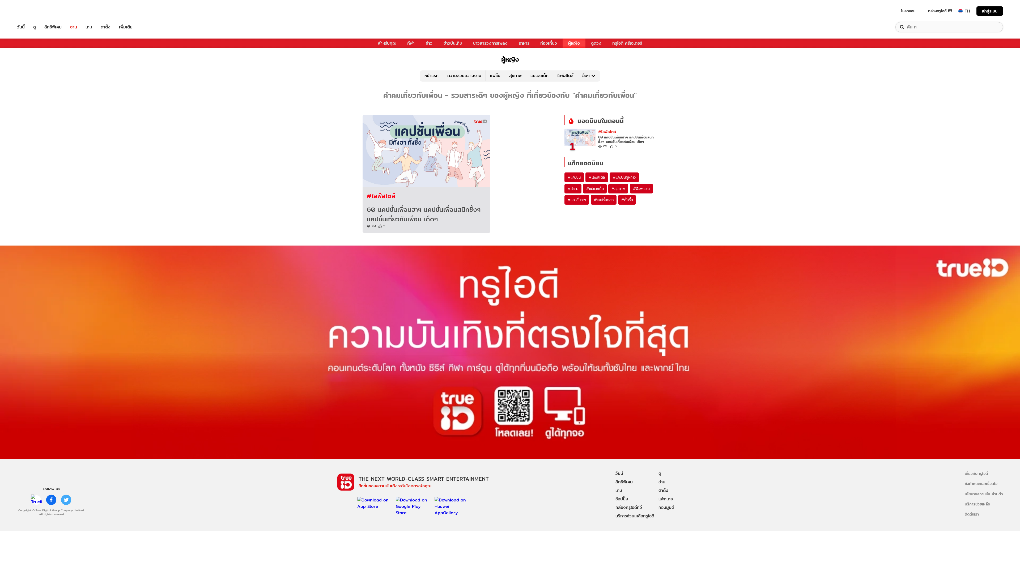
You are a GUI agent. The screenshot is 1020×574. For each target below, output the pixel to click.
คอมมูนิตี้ (666, 507)
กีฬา (411, 43)
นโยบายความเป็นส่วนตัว (984, 494)
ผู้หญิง (574, 43)
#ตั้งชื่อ (627, 200)
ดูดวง (596, 43)
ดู (34, 27)
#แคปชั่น (574, 177)
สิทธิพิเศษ (53, 27)
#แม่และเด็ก (595, 189)
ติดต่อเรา (972, 514)
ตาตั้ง (105, 27)
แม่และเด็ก (539, 75)
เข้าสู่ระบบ (989, 11)
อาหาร (524, 43)
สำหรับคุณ (387, 43)
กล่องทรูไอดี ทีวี (940, 11)
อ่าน (73, 27)
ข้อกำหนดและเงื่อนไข (981, 483)
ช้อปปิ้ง (621, 499)
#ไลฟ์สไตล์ (381, 195)
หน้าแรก (431, 75)
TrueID (33, 11)
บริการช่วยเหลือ (977, 504)
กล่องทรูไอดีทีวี (628, 507)
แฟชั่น (495, 75)
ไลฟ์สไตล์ (565, 75)
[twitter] (66, 500)
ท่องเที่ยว (548, 43)
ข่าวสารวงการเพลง (490, 43)
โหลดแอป (908, 11)
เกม (89, 27)
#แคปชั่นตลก (603, 200)
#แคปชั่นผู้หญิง (624, 177)
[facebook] (51, 500)
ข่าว (429, 43)
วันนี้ (21, 27)
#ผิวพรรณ (641, 189)
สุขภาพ (515, 75)
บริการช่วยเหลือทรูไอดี (634, 516)
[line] (36, 500)
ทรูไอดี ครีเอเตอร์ (627, 43)
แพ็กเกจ (665, 499)
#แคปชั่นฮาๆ (577, 200)
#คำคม (573, 189)
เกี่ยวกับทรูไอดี (976, 473)
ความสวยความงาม (464, 75)
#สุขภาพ (618, 189)
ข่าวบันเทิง (453, 43)
